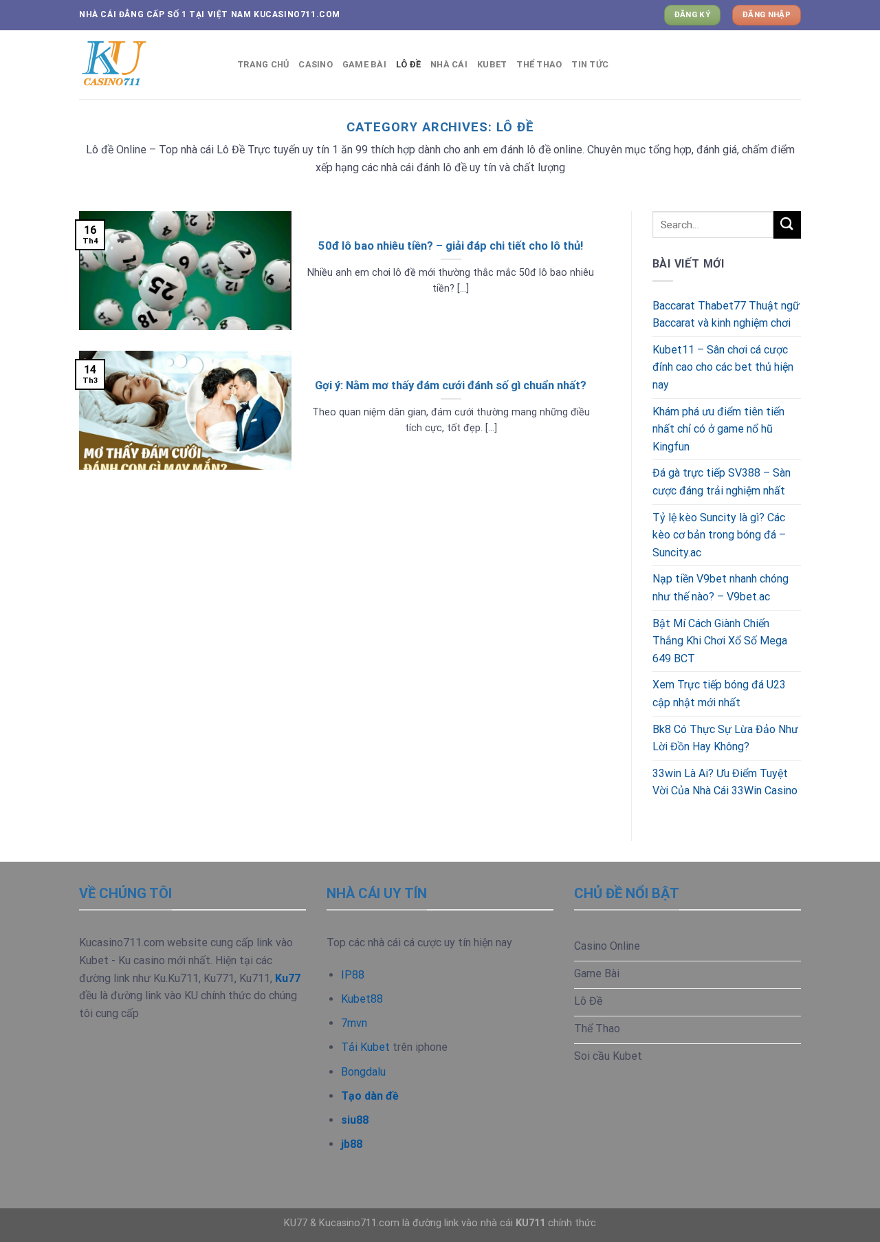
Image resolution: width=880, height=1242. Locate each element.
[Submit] (787, 224)
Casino (315, 64)
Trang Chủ (263, 64)
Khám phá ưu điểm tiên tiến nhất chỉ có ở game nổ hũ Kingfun (718, 429)
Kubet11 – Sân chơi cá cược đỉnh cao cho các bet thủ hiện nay (722, 367)
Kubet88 (362, 998)
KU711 (530, 1223)
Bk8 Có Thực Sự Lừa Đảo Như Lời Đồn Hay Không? (725, 738)
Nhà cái (449, 64)
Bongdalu (363, 1071)
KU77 (295, 1223)
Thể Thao (539, 64)
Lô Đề (408, 64)
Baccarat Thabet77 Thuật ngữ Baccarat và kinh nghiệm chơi (726, 314)
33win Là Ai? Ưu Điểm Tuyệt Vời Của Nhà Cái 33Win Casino (725, 782)
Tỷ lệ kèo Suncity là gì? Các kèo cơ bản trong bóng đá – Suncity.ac (719, 535)
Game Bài (364, 64)
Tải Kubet (365, 1047)
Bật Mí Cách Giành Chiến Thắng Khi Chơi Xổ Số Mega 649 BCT (719, 641)
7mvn (354, 1022)
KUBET (492, 64)
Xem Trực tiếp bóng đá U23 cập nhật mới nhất (719, 693)
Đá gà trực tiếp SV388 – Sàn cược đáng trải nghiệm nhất (721, 481)
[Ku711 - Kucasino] (148, 64)
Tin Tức (589, 64)
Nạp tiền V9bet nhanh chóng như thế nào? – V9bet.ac (720, 587)
